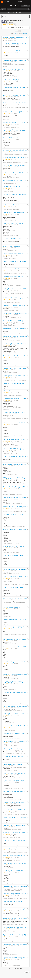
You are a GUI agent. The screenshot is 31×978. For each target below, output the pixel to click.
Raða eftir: (12, 33)
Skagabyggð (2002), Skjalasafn (11, 607)
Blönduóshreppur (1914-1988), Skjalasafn (14, 639)
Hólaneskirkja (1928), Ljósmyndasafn (13, 756)
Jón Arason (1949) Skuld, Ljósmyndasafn (14, 863)
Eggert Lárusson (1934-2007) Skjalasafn (14, 587)
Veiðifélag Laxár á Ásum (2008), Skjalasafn (15, 37)
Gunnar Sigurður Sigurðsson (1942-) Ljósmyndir (16, 158)
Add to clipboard (28, 37)
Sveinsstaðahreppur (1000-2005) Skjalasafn (15, 180)
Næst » (26, 972)
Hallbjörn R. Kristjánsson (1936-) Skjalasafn (15, 173)
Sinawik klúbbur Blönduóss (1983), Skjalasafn (16, 464)
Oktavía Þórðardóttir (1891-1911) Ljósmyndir (15, 95)
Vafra (3, 9)
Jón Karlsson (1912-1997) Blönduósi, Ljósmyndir (16, 305)
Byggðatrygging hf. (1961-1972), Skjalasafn (15, 682)
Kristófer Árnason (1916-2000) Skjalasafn (14, 51)
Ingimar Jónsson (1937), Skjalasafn (12, 764)
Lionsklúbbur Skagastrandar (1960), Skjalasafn (16, 662)
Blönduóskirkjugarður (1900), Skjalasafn (14, 927)
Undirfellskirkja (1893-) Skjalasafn (12, 80)
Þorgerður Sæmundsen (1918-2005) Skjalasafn (16, 60)
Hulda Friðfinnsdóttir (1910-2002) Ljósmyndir (16, 43)
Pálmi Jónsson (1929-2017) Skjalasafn (13, 212)
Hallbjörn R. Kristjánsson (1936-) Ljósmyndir (15, 261)
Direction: (21, 33)
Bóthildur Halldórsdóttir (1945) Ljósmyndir (15, 194)
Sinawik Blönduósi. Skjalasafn (11, 246)
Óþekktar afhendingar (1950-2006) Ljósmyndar (16, 440)
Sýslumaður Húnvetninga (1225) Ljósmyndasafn (16, 321)
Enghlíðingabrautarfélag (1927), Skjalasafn (15, 619)
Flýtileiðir (18, 6)
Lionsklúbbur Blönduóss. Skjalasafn (13, 254)
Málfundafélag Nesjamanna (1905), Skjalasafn (16, 944)
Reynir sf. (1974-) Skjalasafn (11, 138)
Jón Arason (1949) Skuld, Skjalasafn (13, 901)
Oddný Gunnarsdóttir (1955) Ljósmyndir (14, 205)
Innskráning (25, 5)
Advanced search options (15, 27)
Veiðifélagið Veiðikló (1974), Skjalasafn (14, 714)
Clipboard (11, 6)
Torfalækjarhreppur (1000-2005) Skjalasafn (15, 69)
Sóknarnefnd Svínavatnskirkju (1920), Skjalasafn (16, 674)
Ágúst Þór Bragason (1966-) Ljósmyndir (14, 165)
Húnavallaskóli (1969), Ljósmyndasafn (13, 802)
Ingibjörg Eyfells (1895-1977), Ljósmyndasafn (15, 817)
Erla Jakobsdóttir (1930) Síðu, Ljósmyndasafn (15, 449)
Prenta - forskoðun (7, 31)
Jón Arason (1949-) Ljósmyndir (11, 187)
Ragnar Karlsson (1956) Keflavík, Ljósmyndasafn (16, 383)
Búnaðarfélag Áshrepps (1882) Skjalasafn (14, 344)
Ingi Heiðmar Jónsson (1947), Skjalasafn (14, 726)
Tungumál (15, 6)
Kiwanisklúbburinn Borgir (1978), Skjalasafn (15, 741)
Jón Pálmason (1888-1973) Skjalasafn (13, 223)
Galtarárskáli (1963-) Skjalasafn (12, 238)
